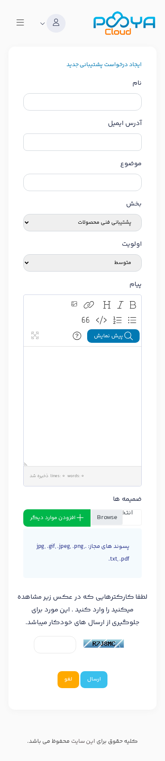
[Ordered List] (117, 320)
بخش (134, 204)
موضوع (131, 163)
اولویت (132, 244)
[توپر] (133, 305)
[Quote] (86, 320)
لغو (68, 679)
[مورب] (120, 305)
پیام (135, 284)
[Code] (101, 320)
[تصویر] (74, 305)
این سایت (83, 741)
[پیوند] (88, 305)
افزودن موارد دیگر (53, 518)
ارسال (94, 679)
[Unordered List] (132, 320)
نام (137, 83)
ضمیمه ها (127, 499)
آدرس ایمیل (125, 123)
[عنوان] (107, 305)
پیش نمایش (109, 336)
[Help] (77, 336)
